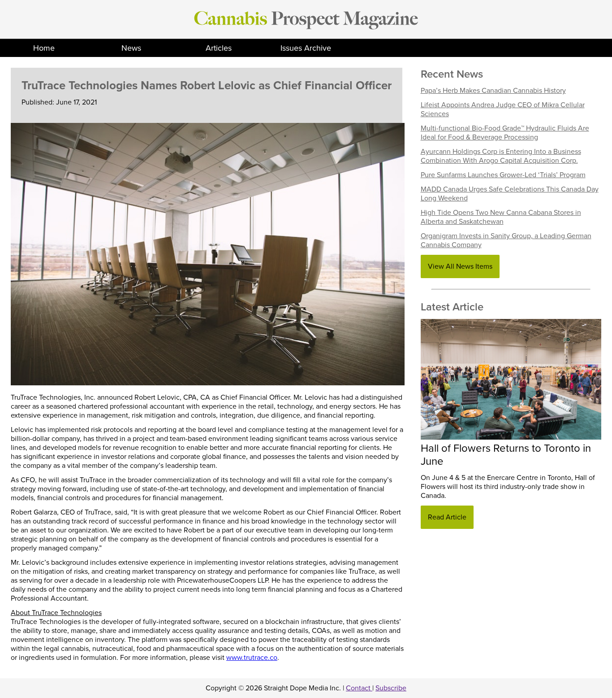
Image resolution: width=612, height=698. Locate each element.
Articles (219, 48)
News (131, 48)
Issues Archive (305, 48)
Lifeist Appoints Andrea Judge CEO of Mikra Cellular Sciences (503, 109)
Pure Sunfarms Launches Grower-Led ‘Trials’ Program (503, 174)
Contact (359, 688)
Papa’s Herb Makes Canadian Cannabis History (493, 90)
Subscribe (390, 688)
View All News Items (460, 266)
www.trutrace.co (251, 657)
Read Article (447, 517)
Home (44, 48)
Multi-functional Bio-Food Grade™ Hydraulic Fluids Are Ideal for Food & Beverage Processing (505, 133)
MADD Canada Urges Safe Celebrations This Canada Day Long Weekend (510, 194)
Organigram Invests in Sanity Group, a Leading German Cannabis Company (506, 240)
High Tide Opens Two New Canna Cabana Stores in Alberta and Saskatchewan (501, 217)
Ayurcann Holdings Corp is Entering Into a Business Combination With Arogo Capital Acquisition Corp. (501, 156)
